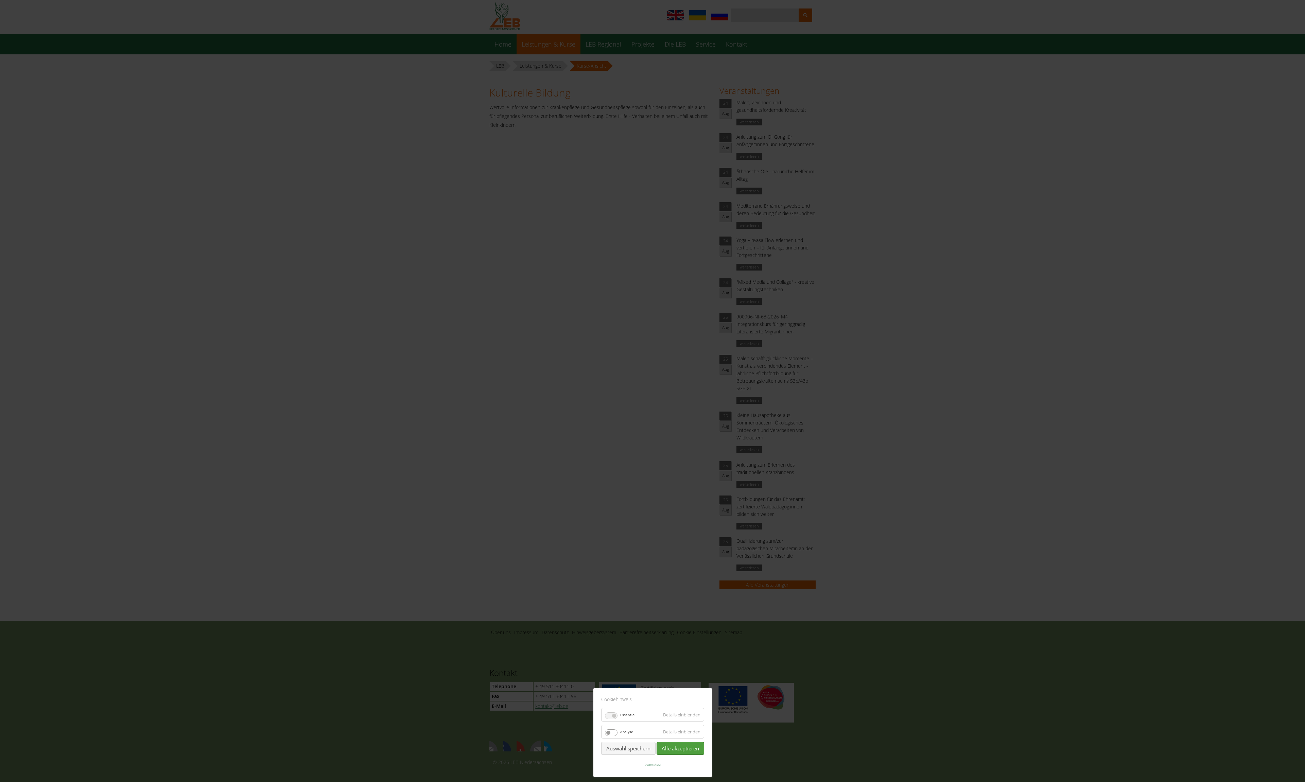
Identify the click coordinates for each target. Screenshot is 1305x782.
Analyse (626, 731)
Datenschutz (653, 764)
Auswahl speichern (628, 748)
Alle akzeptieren (680, 748)
